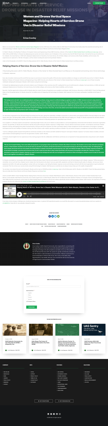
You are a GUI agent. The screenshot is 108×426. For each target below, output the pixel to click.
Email (28, 283)
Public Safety (88, 375)
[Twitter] (55, 216)
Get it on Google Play (65, 401)
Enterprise (24, 3)
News (5, 375)
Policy (29, 295)
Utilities (87, 382)
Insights (30, 292)
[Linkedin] (52, 216)
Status (32, 371)
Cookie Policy (34, 380)
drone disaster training (76, 224)
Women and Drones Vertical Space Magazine (27, 46)
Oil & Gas (87, 373)
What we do (6, 373)
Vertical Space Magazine (50, 226)
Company (34, 3)
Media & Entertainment (90, 380)
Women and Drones (62, 226)
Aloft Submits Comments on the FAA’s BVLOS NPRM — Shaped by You (13, 342)
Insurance (87, 371)
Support (33, 373)
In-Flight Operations (63, 380)
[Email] (58, 216)
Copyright (33, 382)
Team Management (62, 388)
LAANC (59, 382)
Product (15, 3)
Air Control (61, 371)
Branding (6, 382)
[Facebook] (49, 216)
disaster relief (51, 224)
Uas (42, 226)
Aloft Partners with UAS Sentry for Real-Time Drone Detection (92, 342)
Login (89, 3)
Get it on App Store (44, 401)
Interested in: (30, 290)
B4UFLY (26, 224)
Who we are (6, 371)
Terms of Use (34, 378)
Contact (6, 384)
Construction (88, 378)
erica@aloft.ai (6, 203)
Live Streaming (61, 386)
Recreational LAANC (63, 384)
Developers (60, 390)
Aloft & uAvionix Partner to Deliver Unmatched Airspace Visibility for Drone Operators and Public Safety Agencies (67, 343)
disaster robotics (61, 224)
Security (30, 299)
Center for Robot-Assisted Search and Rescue (80, 52)
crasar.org (95, 52)
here (68, 48)
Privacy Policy (34, 375)
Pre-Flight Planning (62, 378)
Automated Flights (62, 373)
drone (68, 224)
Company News (31, 301)
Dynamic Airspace (62, 375)
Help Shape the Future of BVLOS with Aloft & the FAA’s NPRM (40, 342)
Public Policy (7, 380)
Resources (43, 3)
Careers (6, 378)
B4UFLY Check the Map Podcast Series (38, 224)
